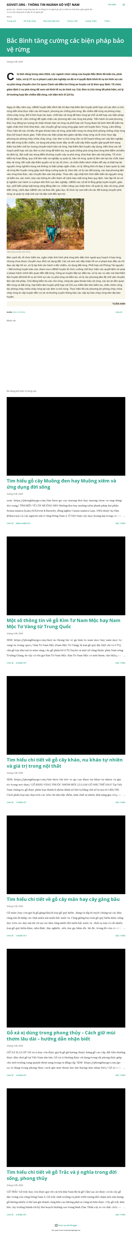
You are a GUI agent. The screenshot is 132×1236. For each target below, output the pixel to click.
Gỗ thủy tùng (30, 21)
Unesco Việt (72, 21)
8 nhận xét (21, 663)
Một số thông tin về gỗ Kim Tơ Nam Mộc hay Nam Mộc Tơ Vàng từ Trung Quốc (63, 623)
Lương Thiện (91, 21)
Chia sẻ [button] (119, 312)
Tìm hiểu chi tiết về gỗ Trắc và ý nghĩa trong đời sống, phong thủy (62, 1175)
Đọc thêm (120, 523)
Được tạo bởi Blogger (67, 1225)
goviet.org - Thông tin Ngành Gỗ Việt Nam (43, 4)
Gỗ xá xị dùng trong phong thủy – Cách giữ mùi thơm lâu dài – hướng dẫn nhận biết (61, 1035)
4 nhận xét (21, 1075)
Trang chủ (11, 21)
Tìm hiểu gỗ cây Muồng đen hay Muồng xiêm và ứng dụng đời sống (61, 484)
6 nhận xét (21, 1214)
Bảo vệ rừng (19, 312)
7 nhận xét (21, 802)
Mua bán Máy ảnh (51, 21)
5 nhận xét (21, 935)
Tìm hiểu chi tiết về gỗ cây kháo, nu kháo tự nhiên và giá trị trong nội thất (65, 763)
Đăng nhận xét (23, 523)
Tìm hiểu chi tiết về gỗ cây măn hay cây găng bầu (63, 899)
